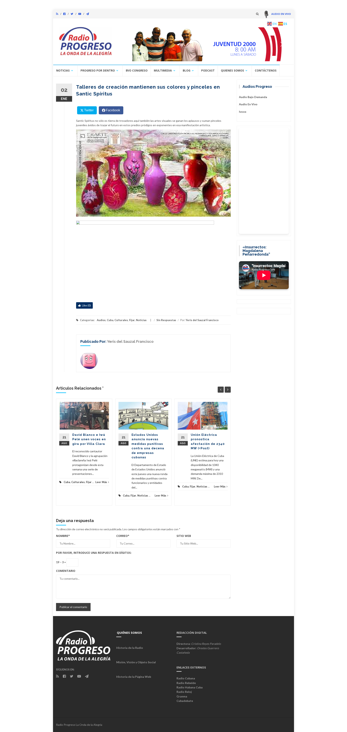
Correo (122, 536)
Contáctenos (266, 70)
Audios (101, 320)
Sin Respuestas (166, 320)
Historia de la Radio (129, 647)
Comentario (65, 571)
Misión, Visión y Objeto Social (136, 662)
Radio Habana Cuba (190, 687)
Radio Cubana (186, 678)
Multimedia (163, 70)
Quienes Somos (232, 70)
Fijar (132, 320)
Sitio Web (184, 536)
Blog (186, 70)
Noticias (63, 70)
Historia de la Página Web (133, 676)
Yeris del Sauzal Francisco (202, 320)
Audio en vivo (248, 104)
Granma (182, 696)
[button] (203, 44)
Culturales (121, 320)
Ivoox (242, 111)
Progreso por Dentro (98, 70)
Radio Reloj (184, 691)
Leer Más (101, 482)
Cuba (110, 320)
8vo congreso (137, 70)
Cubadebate (185, 700)
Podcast (208, 70)
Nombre (63, 536)
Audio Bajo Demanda (253, 97)
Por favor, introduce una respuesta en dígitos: (94, 553)
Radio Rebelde (186, 683)
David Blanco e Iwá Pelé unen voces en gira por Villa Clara (89, 439)
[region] (203, 44)
